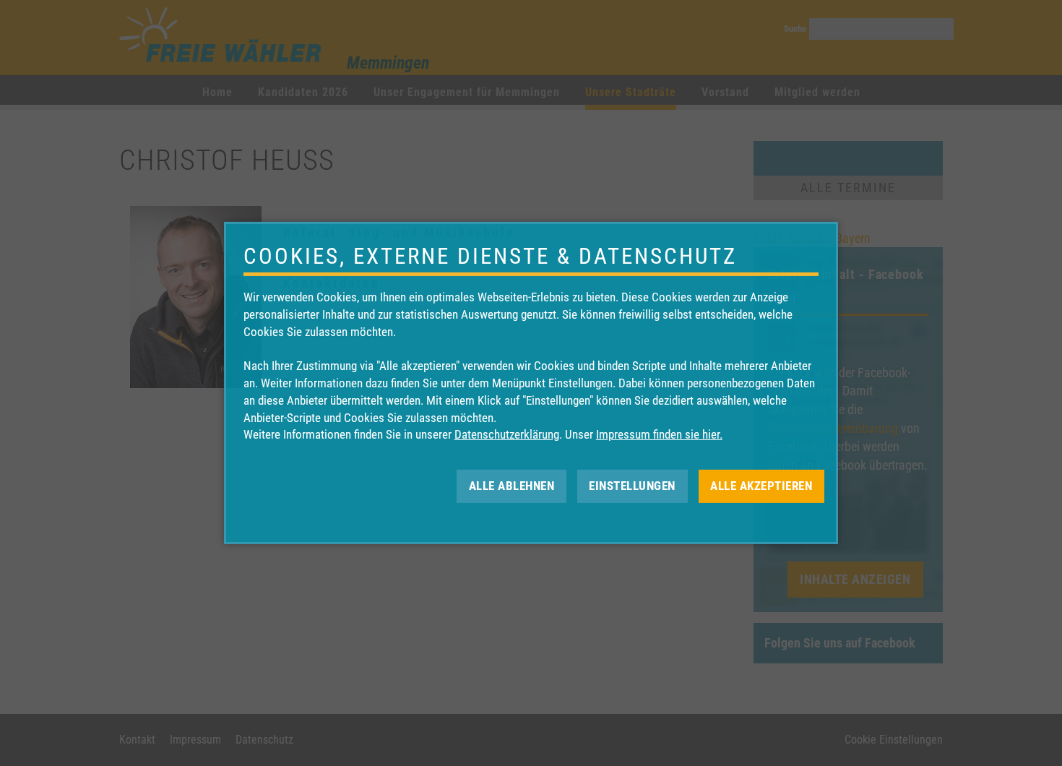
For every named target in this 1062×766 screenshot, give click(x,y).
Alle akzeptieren (761, 485)
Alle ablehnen (512, 485)
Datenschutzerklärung (506, 434)
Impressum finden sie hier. (659, 434)
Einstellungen (632, 485)
